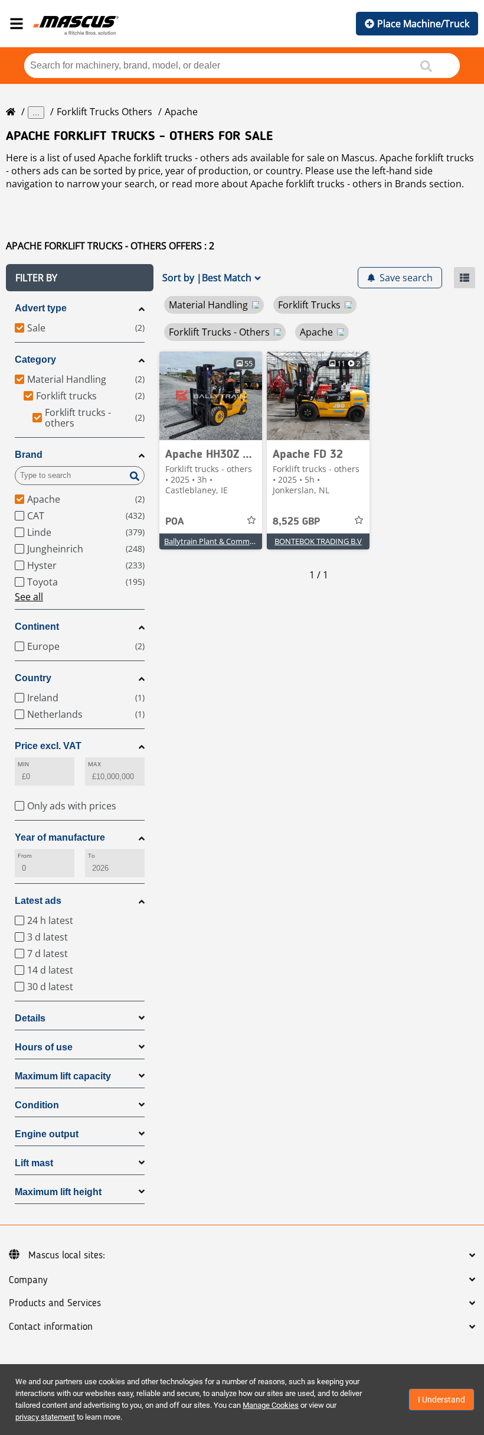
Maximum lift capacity (63, 1076)
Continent (37, 626)
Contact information (51, 1327)
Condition (37, 1105)
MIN (23, 764)
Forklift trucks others (104, 111)
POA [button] (174, 521)
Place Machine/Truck (423, 23)
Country (33, 678)
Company (28, 1280)
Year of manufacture (60, 837)
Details (30, 1018)
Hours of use (44, 1047)
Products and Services (55, 1303)
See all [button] (29, 596)
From (25, 855)
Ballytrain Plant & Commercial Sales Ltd (232, 541)
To (91, 855)
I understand (441, 1399)
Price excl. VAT (48, 746)
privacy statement (45, 1417)
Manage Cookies (271, 1405)
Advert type (41, 308)
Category (35, 359)
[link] (210, 396)
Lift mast (34, 1163)
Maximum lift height (58, 1192)
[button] (79, 277)
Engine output (47, 1134)
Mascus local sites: (66, 1255)
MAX (94, 764)
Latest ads (38, 901)
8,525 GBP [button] (296, 521)
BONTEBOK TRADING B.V (318, 541)
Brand (28, 455)
